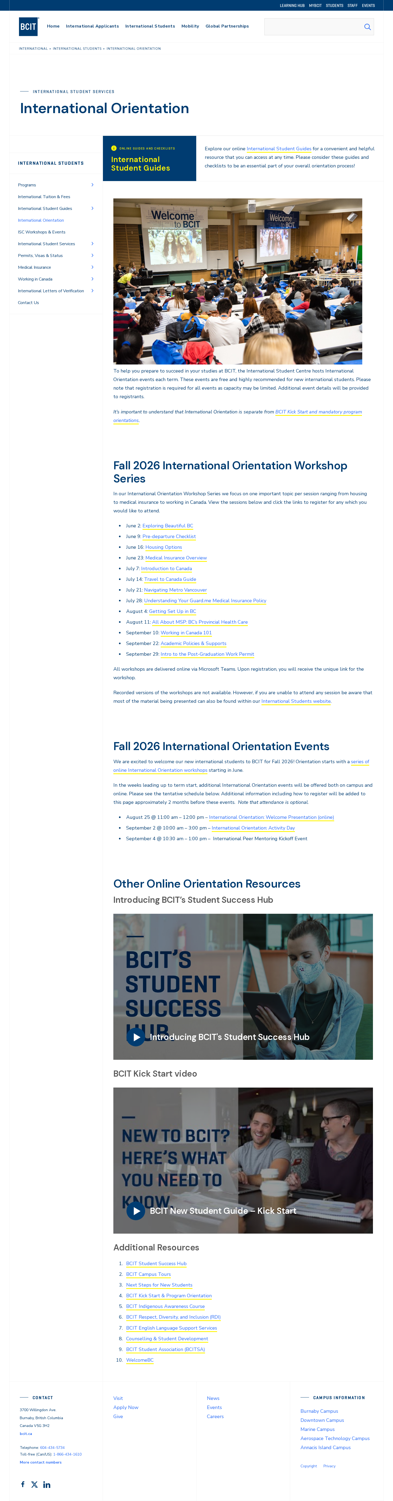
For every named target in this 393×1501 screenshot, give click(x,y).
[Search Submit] (367, 26)
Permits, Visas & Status (40, 256)
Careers (215, 1416)
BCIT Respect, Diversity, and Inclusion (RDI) (173, 1317)
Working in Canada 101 (186, 632)
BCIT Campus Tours (148, 1274)
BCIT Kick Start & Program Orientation (169, 1295)
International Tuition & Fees (44, 197)
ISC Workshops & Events (42, 232)
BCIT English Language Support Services (171, 1328)
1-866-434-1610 (67, 1454)
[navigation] (34, 27)
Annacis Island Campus (325, 1447)
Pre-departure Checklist (169, 536)
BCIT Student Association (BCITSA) (165, 1349)
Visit (118, 1398)
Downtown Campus (322, 1420)
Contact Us (28, 303)
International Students (51, 163)
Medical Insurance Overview (176, 558)
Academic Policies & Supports (193, 643)
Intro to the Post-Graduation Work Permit (207, 654)
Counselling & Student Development (167, 1338)
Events (214, 1407)
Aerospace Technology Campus (335, 1438)
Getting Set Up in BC (172, 611)
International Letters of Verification (51, 291)
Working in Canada (35, 279)
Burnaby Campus (319, 1411)
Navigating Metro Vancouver (175, 590)
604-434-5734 (52, 1447)
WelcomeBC (140, 1360)
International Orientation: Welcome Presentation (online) (271, 817)
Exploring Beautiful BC (167, 526)
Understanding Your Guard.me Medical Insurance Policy (205, 600)
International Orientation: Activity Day (253, 828)
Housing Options (163, 547)
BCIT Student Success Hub (156, 1263)
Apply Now (125, 1407)
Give (118, 1416)
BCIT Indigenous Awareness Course (165, 1306)
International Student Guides (45, 209)
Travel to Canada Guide (170, 579)
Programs (27, 185)
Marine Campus (317, 1429)
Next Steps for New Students (159, 1285)
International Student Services (46, 244)
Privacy (329, 1466)
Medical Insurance (34, 267)
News (213, 1398)
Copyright (308, 1466)
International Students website (296, 701)
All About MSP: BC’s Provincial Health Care (200, 622)
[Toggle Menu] (92, 184)
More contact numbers (40, 1462)
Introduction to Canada (166, 568)
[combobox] (319, 26)
